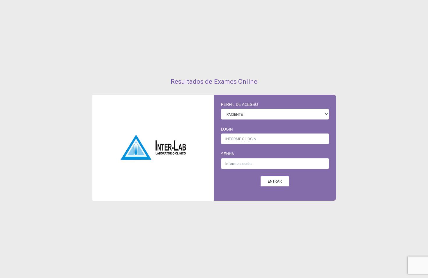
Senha (227, 154)
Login (227, 129)
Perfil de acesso (239, 104)
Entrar (275, 181)
